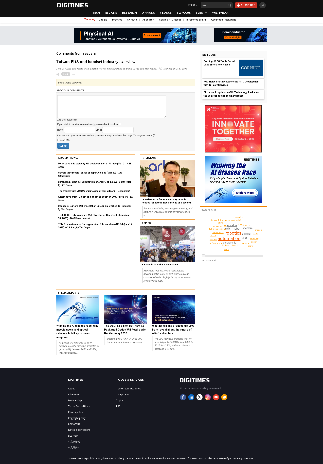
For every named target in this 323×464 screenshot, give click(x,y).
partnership (229, 242)
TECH (96, 12)
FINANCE (166, 12)
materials (259, 230)
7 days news (123, 394)
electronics (238, 217)
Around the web (68, 158)
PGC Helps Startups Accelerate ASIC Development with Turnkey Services (231, 83)
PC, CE (213, 235)
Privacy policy (75, 412)
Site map (73, 435)
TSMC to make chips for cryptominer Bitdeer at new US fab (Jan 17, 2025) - (95, 226)
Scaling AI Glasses (170, 19)
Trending (89, 19)
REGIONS (111, 12)
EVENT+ (201, 12)
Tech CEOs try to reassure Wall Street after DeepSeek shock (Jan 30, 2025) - (94, 217)
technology (255, 238)
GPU (244, 237)
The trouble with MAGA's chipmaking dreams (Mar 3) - (94, 191)
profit (250, 246)
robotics (117, 19)
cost (240, 224)
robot (237, 228)
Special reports (68, 292)
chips (255, 233)
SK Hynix (132, 19)
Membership (75, 400)
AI (225, 226)
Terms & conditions (79, 406)
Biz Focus (209, 54)
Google (103, 19)
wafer (226, 250)
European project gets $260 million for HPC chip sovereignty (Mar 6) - (94, 184)
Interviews (149, 158)
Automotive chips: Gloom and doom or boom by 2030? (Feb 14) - (95, 198)
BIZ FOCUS (184, 12)
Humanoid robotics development (160, 264)
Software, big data (230, 245)
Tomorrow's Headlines (128, 388)
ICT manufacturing (217, 229)
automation (229, 238)
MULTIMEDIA (220, 12)
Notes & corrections (79, 429)
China (220, 223)
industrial (232, 225)
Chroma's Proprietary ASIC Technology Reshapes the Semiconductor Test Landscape (231, 94)
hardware (245, 243)
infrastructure (216, 243)
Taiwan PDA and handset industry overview (95, 61)
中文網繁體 (74, 441)
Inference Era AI (196, 19)
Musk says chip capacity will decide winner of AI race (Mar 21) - (94, 165)
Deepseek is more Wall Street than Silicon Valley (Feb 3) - (94, 208)
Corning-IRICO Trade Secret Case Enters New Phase (219, 63)
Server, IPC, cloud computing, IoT (226, 220)
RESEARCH (129, 12)
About (71, 388)
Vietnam (248, 228)
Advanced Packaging (223, 19)
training (246, 233)
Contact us (74, 423)
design (254, 242)
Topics (146, 223)
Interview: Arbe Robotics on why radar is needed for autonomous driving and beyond (166, 201)
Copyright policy (76, 418)
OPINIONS (148, 12)
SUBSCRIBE (248, 5)
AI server (246, 225)
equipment (218, 226)
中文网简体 (74, 447)
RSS (118, 406)
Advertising (74, 394)
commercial (218, 233)
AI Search (148, 19)
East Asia (213, 239)
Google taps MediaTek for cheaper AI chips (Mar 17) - (90, 174)
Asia (227, 228)
